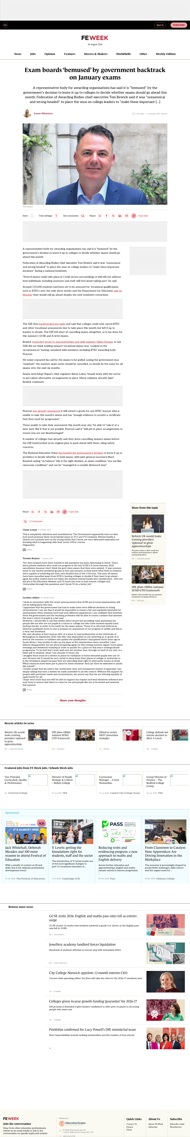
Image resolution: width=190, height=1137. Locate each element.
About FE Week (155, 1124)
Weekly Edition (166, 53)
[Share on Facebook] (106, 215)
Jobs (33, 53)
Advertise (152, 1127)
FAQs (129, 1130)
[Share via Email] (126, 215)
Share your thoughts (73, 700)
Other (143, 53)
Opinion (50, 53)
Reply (29, 550)
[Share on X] (113, 215)
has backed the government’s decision (81, 453)
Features (69, 53)
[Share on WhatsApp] (99, 215)
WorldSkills (123, 53)
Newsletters (176, 1127)
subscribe (179, 25)
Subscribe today (177, 1124)
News (17, 53)
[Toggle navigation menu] (5, 25)
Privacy (129, 1127)
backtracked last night (52, 324)
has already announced (46, 411)
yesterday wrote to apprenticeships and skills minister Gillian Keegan (72, 342)
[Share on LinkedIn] (119, 215)
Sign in (160, 25)
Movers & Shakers (95, 53)
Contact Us (131, 1124)
